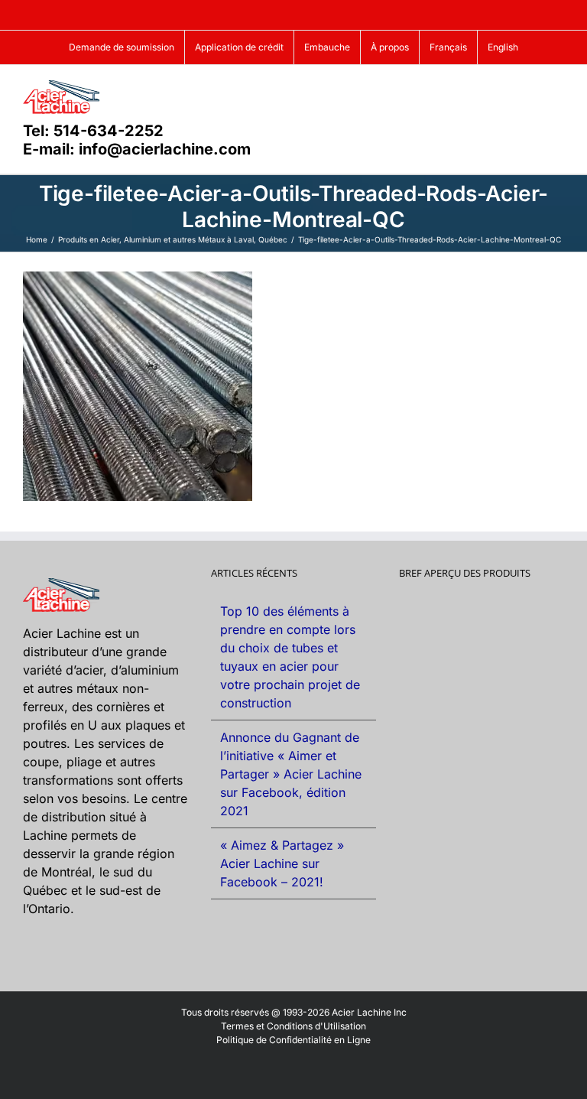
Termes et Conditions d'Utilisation (293, 1026)
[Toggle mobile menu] (558, 88)
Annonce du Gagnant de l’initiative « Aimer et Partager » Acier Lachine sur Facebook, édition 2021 (291, 774)
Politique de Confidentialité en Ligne (293, 1039)
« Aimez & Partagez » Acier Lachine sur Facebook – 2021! (282, 863)
